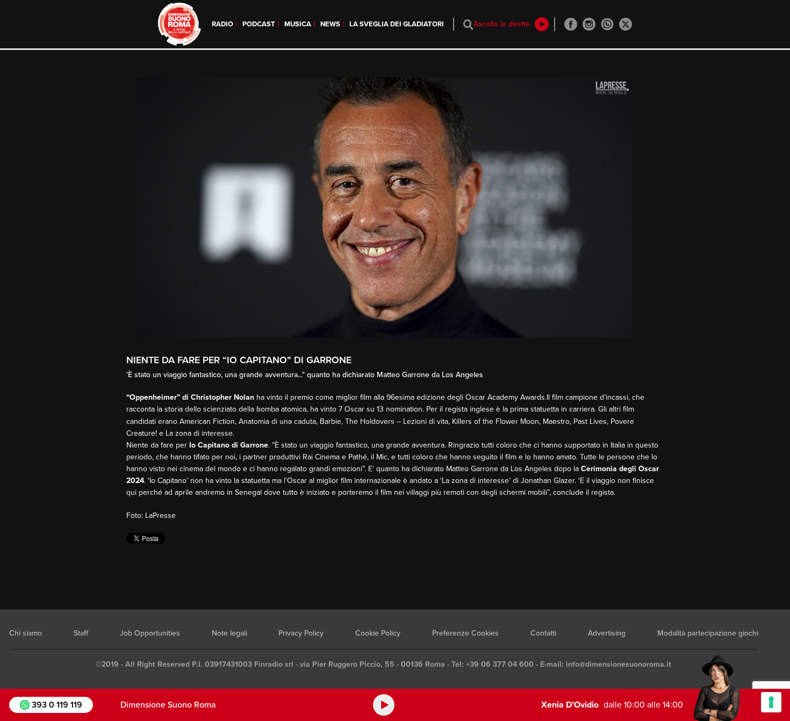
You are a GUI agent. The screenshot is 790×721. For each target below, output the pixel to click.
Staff (81, 633)
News (330, 24)
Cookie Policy (377, 633)
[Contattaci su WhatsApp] (607, 24)
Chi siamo (25, 633)
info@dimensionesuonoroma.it (618, 664)
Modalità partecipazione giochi (707, 633)
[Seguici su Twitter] (625, 24)
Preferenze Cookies (465, 633)
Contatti (543, 633)
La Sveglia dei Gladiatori (396, 24)
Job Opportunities (150, 633)
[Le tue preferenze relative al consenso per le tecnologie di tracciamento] (771, 702)
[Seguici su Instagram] (589, 24)
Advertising (607, 633)
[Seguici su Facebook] (570, 24)
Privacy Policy (301, 633)
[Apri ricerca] (468, 24)
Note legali (229, 633)
